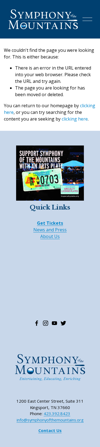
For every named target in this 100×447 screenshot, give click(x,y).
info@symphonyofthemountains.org (50, 420)
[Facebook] (36, 323)
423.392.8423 (57, 413)
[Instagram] (45, 323)
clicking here (75, 119)
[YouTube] (54, 323)
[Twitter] (63, 323)
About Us (50, 236)
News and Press (50, 230)
